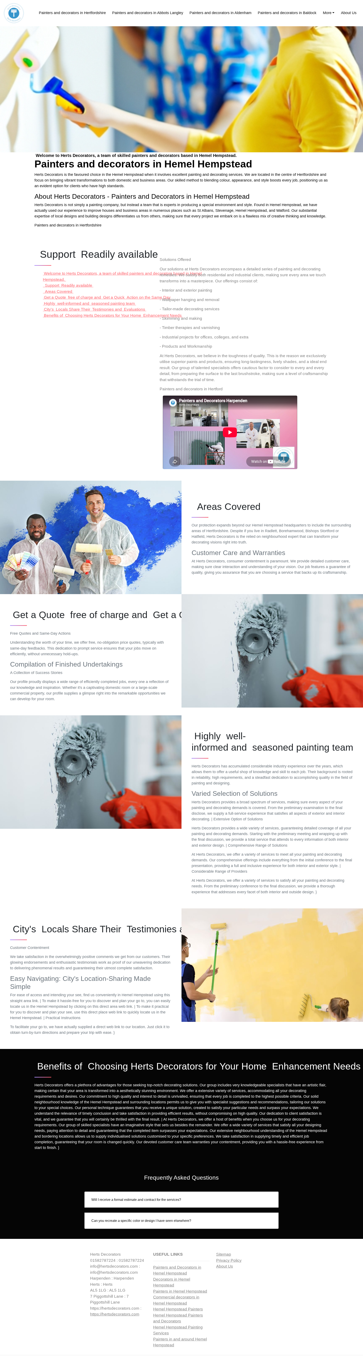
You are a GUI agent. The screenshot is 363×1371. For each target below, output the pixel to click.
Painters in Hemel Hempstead (180, 1291)
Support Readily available (68, 285)
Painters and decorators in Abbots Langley (147, 13)
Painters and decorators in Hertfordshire (72, 13)
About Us (348, 13)
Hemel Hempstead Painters (178, 1309)
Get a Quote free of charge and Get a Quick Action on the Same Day (107, 297)
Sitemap (223, 1254)
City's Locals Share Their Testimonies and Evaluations (94, 309)
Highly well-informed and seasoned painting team (89, 303)
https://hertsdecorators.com (114, 1314)
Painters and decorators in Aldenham (220, 13)
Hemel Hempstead (285, 205)
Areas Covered (58, 291)
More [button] (327, 13)
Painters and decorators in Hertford (191, 389)
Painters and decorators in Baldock (287, 13)
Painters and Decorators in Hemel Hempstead (180, 196)
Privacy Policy (229, 1260)
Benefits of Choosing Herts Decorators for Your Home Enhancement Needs (113, 315)
